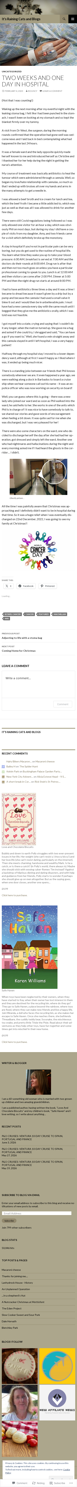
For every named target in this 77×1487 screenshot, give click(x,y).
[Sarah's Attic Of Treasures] (20, 1402)
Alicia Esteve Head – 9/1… (51, 776)
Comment (62, 704)
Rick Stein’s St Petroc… (47, 781)
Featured (44, 614)
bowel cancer (13, 614)
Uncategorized (11, 71)
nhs (7, 618)
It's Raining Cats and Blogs (21, 19)
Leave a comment (52, 91)
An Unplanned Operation (16, 1289)
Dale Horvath (9, 1321)
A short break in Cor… (18, 781)
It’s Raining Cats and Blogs (21, 732)
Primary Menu (72, 19)
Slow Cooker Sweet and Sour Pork (21, 1314)
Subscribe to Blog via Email (21, 1195)
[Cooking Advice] (20, 1439)
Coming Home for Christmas (19, 648)
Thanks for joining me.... (15, 1276)
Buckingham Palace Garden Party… (42, 771)
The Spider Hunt (28, 766)
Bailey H (10, 766)
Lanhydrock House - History (17, 1282)
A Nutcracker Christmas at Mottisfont (23, 1301)
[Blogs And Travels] (57, 1366)
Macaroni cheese (45, 761)
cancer (30, 614)
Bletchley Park (10, 1327)
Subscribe (9, 1220)
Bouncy (32, 91)
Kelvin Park (12, 771)
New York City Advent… (19, 776)
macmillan (60, 614)
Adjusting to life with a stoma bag (22, 635)
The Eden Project (11, 1308)
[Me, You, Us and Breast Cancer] (20, 1366)
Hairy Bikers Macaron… (19, 761)
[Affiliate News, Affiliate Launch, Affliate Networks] (57, 1402)
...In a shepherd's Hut (13, 1295)
